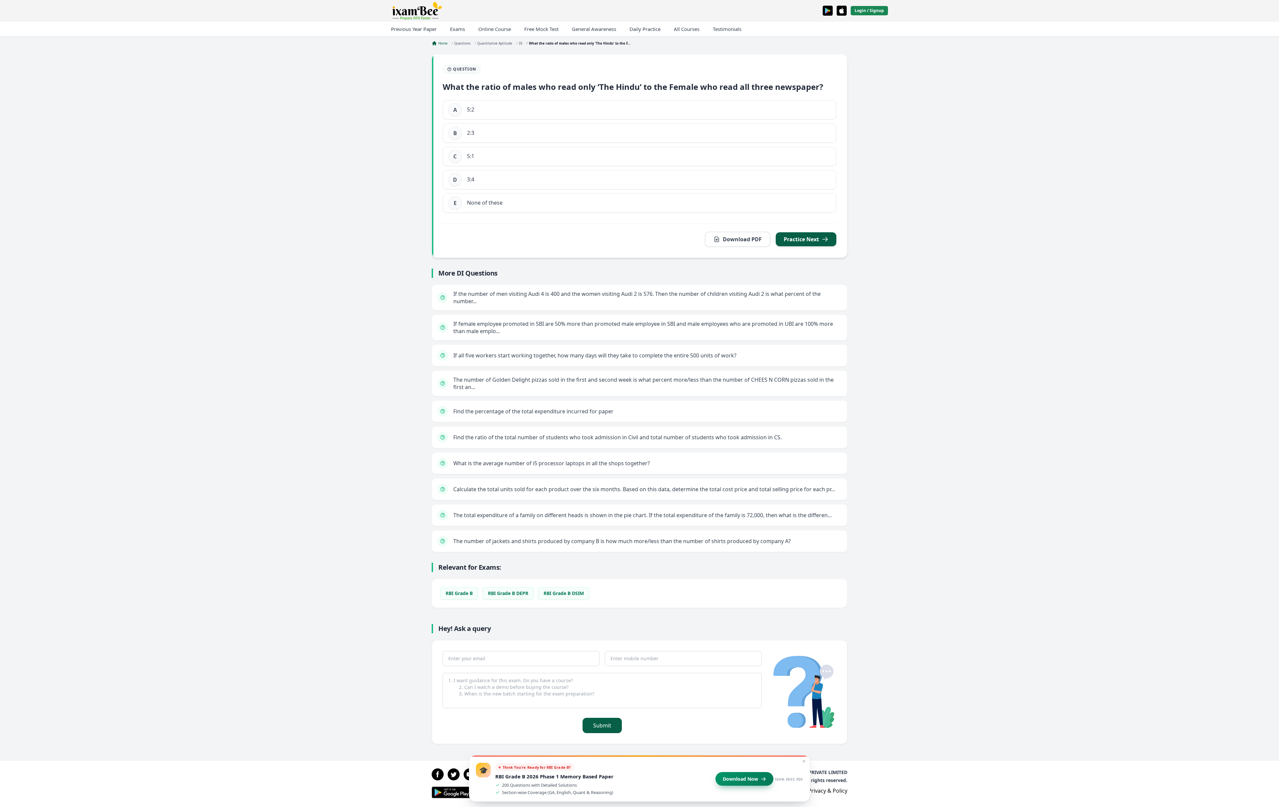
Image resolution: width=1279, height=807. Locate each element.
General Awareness (594, 29)
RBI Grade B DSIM (564, 593)
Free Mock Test (541, 29)
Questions (462, 43)
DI (520, 43)
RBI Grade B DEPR (508, 593)
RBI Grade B (459, 593)
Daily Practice (645, 29)
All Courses (686, 29)
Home (443, 43)
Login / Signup (869, 10)
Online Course (494, 29)
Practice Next (801, 239)
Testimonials (727, 29)
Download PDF (742, 239)
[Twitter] (454, 774)
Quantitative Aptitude (494, 43)
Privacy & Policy (827, 790)
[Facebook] (438, 774)
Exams (457, 29)
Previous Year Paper (414, 29)
